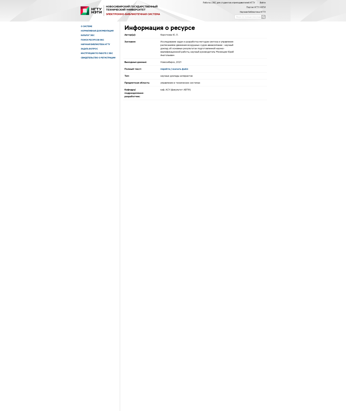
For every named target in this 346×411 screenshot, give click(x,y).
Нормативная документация (97, 31)
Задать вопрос (89, 49)
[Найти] (264, 17)
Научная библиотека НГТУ (95, 44)
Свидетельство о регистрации (98, 58)
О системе (86, 26)
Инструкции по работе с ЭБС (97, 53)
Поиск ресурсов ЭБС (92, 40)
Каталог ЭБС (87, 35)
